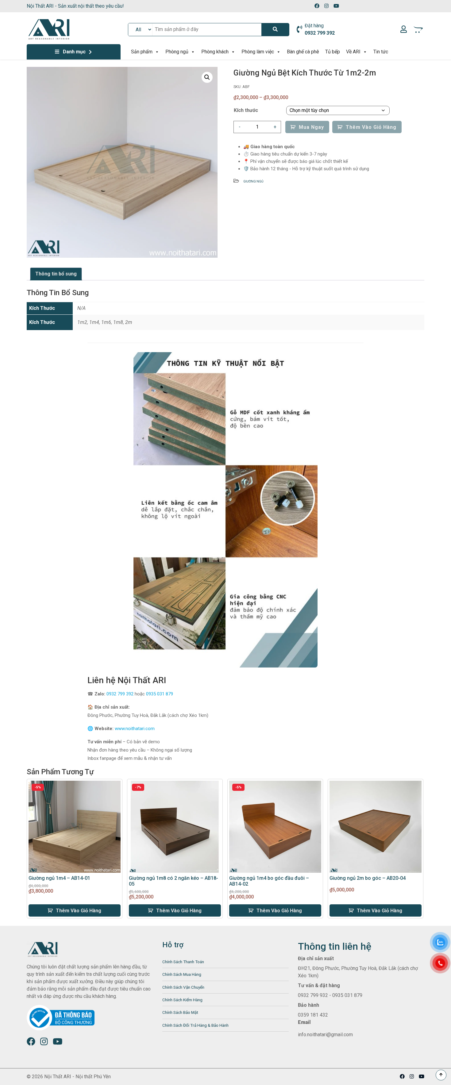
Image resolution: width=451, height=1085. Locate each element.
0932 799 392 (119, 694)
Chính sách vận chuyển (183, 987)
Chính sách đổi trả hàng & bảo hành (195, 1025)
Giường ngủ (253, 181)
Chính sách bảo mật (180, 1012)
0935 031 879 (159, 694)
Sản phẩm (141, 52)
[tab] (56, 273)
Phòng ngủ (176, 52)
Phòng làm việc (257, 52)
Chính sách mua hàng (181, 974)
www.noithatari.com (135, 728)
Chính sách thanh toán (183, 961)
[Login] (403, 29)
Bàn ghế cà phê (303, 52)
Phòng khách (215, 52)
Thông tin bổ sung (56, 274)
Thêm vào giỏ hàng (371, 127)
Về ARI (353, 52)
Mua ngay (311, 127)
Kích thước (246, 110)
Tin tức (380, 52)
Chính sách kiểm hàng (182, 999)
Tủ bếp (332, 52)
